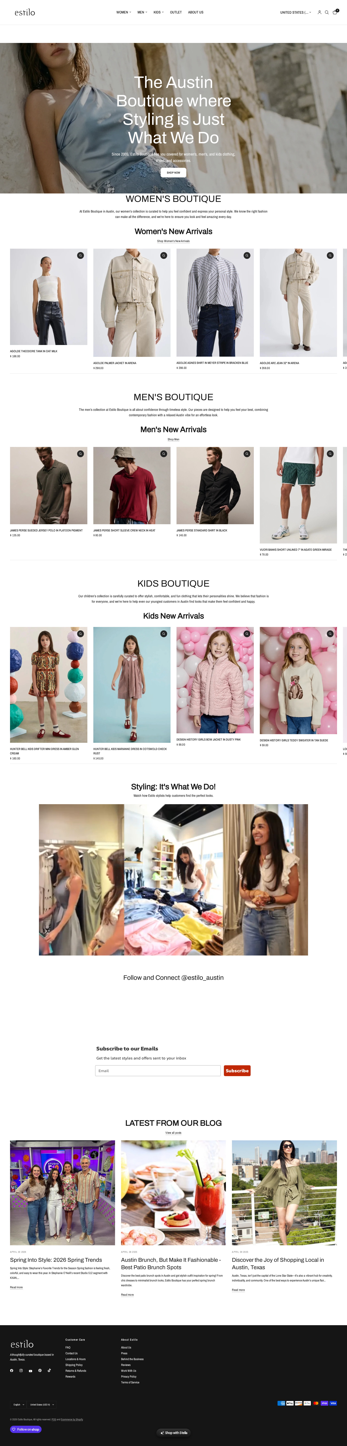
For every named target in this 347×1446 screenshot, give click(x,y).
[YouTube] (33, 1371)
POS (54, 1419)
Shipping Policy (74, 1365)
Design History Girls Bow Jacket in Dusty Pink (209, 739)
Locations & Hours (75, 1359)
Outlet (176, 12)
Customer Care (75, 1339)
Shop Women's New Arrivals (173, 241)
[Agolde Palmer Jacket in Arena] (132, 303)
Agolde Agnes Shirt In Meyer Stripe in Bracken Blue (212, 363)
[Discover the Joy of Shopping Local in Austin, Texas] (284, 1192)
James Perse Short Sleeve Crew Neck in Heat (124, 530)
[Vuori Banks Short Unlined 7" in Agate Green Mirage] (298, 495)
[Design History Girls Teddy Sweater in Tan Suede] (298, 680)
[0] (334, 12)
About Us (195, 12)
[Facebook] (14, 1370)
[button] (173, 172)
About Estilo (129, 1339)
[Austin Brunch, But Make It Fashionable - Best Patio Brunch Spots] (173, 1192)
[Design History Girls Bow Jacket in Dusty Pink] (215, 680)
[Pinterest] (42, 1370)
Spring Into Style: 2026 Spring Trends (56, 1260)
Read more (16, 1287)
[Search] (327, 12)
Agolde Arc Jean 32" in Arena (279, 363)
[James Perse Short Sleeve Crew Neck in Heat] (132, 485)
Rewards (70, 1376)
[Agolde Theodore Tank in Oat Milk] (48, 297)
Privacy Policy (128, 1376)
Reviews (126, 1365)
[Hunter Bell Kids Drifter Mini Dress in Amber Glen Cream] (48, 685)
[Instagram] (23, 1370)
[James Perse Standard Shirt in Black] (215, 485)
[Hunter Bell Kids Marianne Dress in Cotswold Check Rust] (132, 685)
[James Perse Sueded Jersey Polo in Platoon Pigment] (48, 485)
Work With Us (128, 1371)
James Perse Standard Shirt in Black (202, 530)
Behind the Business (132, 1359)
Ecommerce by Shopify (72, 1419)
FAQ (67, 1347)
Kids (157, 12)
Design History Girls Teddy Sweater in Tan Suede (294, 740)
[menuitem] (123, 12)
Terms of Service (130, 1382)
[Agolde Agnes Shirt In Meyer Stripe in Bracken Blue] (215, 303)
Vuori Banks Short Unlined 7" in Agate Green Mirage (296, 549)
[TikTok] (52, 1370)
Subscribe (237, 1070)
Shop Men (173, 439)
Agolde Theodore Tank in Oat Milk (33, 351)
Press (124, 1353)
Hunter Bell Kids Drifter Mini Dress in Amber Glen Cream (44, 751)
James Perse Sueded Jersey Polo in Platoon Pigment (46, 530)
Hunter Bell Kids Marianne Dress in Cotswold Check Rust (130, 751)
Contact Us (71, 1353)
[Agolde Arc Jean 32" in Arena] (298, 303)
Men (141, 12)
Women (122, 12)
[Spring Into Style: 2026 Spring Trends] (62, 1192)
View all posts (173, 1132)
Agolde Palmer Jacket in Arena (114, 363)
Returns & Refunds (75, 1371)
